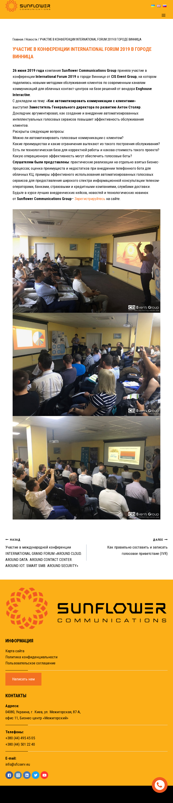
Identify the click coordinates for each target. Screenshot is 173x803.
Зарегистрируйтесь (90, 198)
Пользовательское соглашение (30, 663)
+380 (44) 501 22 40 (20, 744)
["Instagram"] (18, 775)
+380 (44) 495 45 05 (20, 738)
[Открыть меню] (163, 15)
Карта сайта (14, 651)
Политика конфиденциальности (31, 657)
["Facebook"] (9, 775)
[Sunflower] (27, 6)
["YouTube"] (44, 775)
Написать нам (23, 679)
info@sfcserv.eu (17, 764)
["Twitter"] (35, 775)
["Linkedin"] (27, 775)
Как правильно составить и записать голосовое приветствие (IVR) (137, 547)
